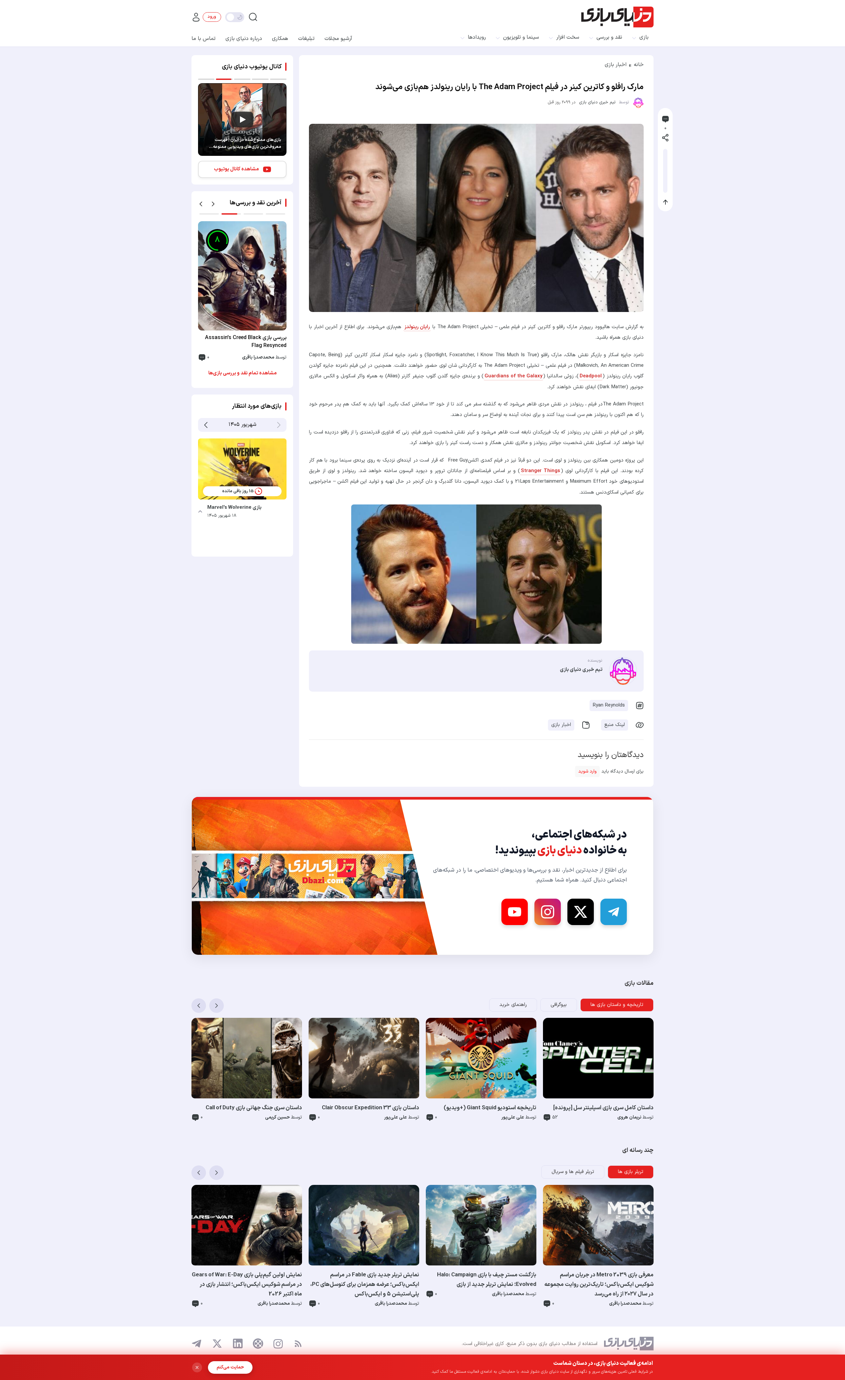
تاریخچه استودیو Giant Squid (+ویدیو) (490, 1108)
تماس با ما (203, 39)
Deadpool (591, 376)
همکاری (280, 39)
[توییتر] (217, 1343)
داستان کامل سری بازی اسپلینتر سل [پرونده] (603, 1108)
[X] (580, 912)
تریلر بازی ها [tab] (630, 1172)
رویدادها (477, 37)
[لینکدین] (237, 1343)
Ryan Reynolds (609, 705)
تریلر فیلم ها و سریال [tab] (573, 1172)
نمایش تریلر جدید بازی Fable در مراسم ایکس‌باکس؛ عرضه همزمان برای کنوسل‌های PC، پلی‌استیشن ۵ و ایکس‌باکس (364, 1284)
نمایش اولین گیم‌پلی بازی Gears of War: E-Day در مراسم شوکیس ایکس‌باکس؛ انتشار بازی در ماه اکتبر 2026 (247, 1284)
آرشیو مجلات (338, 39)
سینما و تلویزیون (521, 37)
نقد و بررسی (609, 37)
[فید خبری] (298, 1343)
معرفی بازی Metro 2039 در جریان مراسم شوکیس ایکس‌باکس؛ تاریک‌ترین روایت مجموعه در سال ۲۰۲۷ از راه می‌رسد (599, 1284)
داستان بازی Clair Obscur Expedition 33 (370, 1108)
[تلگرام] (196, 1343)
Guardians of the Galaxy (513, 376)
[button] (200, 204)
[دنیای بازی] (617, 17)
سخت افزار (567, 37)
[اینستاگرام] (278, 1344)
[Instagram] (547, 912)
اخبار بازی (615, 65)
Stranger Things (540, 471)
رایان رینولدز (417, 327)
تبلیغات (306, 39)
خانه (639, 65)
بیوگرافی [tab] (559, 1005)
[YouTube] (514, 912)
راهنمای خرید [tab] (513, 1005)
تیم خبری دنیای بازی (597, 102)
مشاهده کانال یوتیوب (236, 169)
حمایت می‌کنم (230, 1367)
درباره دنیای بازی (243, 39)
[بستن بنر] (197, 1367)
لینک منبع (614, 725)
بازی (644, 37)
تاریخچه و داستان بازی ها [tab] (617, 1005)
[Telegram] (613, 912)
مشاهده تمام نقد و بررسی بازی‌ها (242, 373)
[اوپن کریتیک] (258, 1343)
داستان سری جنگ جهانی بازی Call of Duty (254, 1108)
